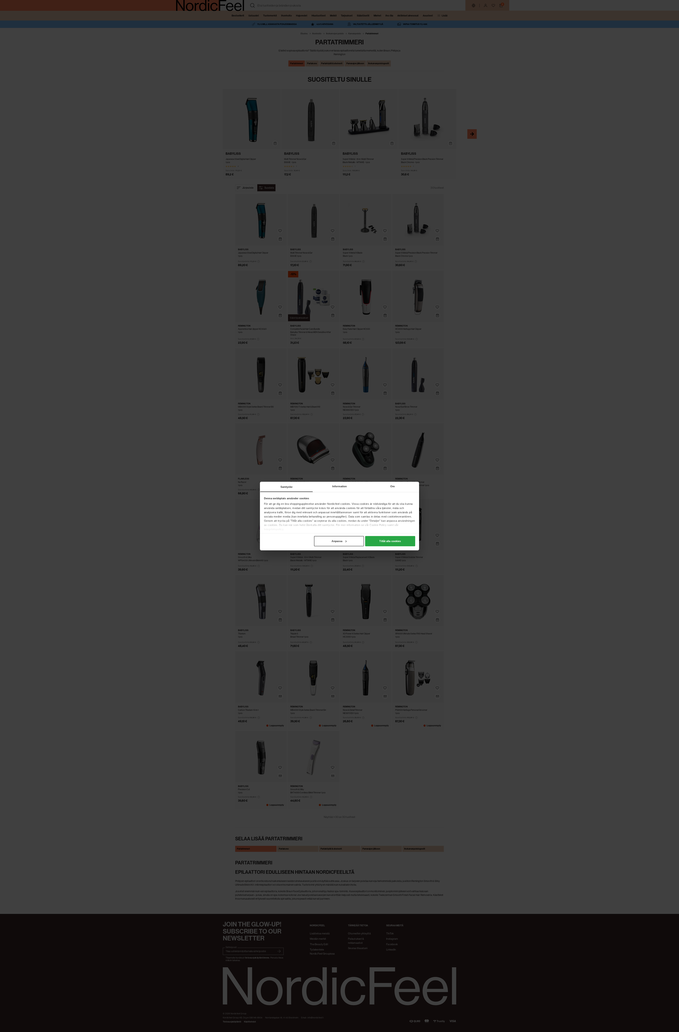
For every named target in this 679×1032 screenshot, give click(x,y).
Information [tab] (339, 486)
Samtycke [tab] (286, 486)
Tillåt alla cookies (390, 540)
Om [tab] (392, 486)
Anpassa (337, 540)
